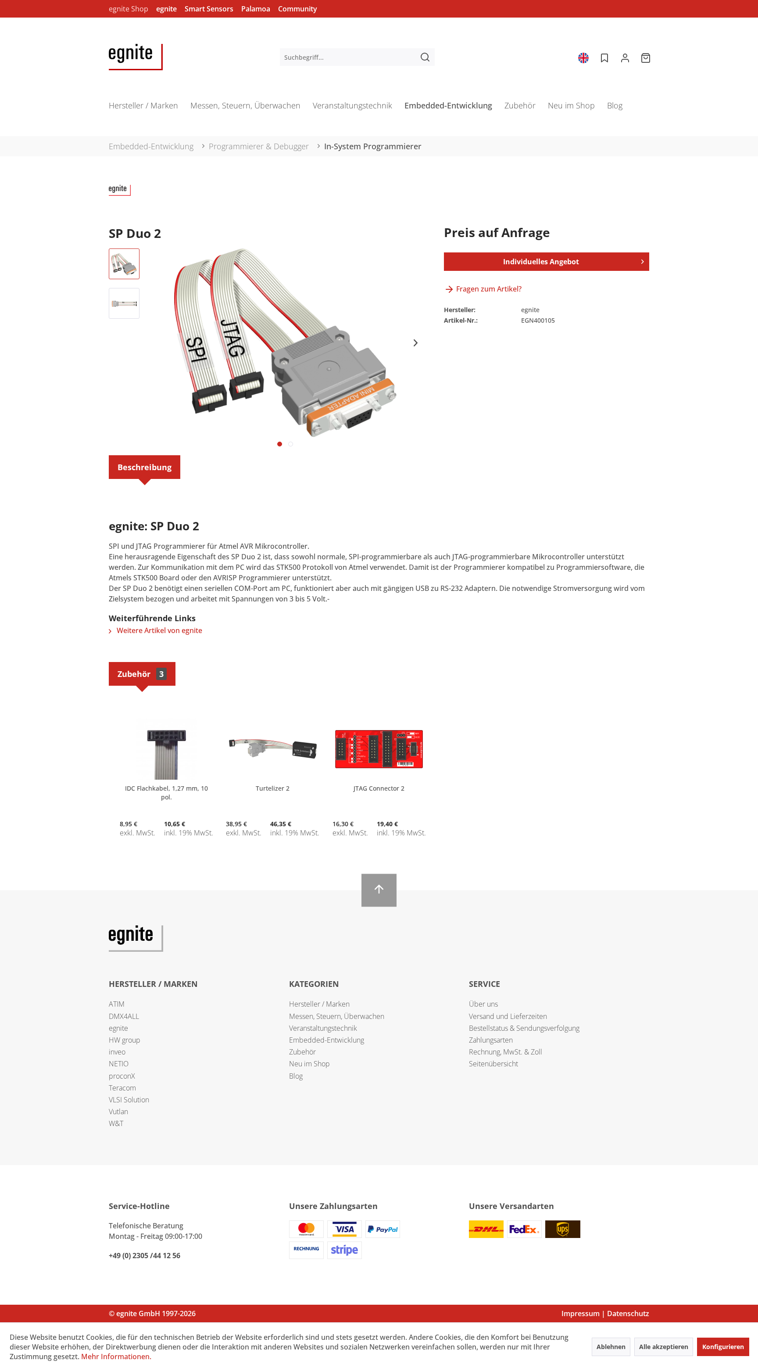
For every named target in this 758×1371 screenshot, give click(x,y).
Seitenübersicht (493, 1064)
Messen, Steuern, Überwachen (336, 1016)
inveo (117, 1052)
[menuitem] (357, 57)
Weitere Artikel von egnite (158, 630)
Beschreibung (145, 467)
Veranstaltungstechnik (323, 1028)
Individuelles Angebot (541, 261)
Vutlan (118, 1111)
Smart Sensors (209, 9)
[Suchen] (425, 57)
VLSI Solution (129, 1100)
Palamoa (255, 9)
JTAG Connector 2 (379, 788)
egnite (166, 9)
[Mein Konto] (625, 57)
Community (297, 9)
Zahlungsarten (491, 1040)
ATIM (117, 1004)
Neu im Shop (309, 1064)
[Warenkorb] (646, 57)
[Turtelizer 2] (272, 749)
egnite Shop (128, 9)
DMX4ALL (124, 1016)
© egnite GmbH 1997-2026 (152, 1313)
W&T (116, 1123)
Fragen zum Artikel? (488, 289)
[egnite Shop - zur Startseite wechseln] (136, 57)
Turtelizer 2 (273, 788)
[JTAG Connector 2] (379, 749)
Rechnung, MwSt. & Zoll (505, 1052)
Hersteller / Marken (319, 1004)
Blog (296, 1076)
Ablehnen (611, 1346)
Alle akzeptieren (663, 1346)
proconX (122, 1076)
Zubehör (141, 674)
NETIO (119, 1064)
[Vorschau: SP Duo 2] (124, 263)
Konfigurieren (723, 1346)
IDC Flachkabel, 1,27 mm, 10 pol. (166, 792)
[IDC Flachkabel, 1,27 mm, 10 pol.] (166, 749)
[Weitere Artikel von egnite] (120, 200)
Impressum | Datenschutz (605, 1313)
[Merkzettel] (603, 57)
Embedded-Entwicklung (326, 1040)
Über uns (483, 1004)
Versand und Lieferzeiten (508, 1016)
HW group (124, 1040)
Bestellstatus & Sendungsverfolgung (524, 1028)
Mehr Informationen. (116, 1356)
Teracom (122, 1088)
